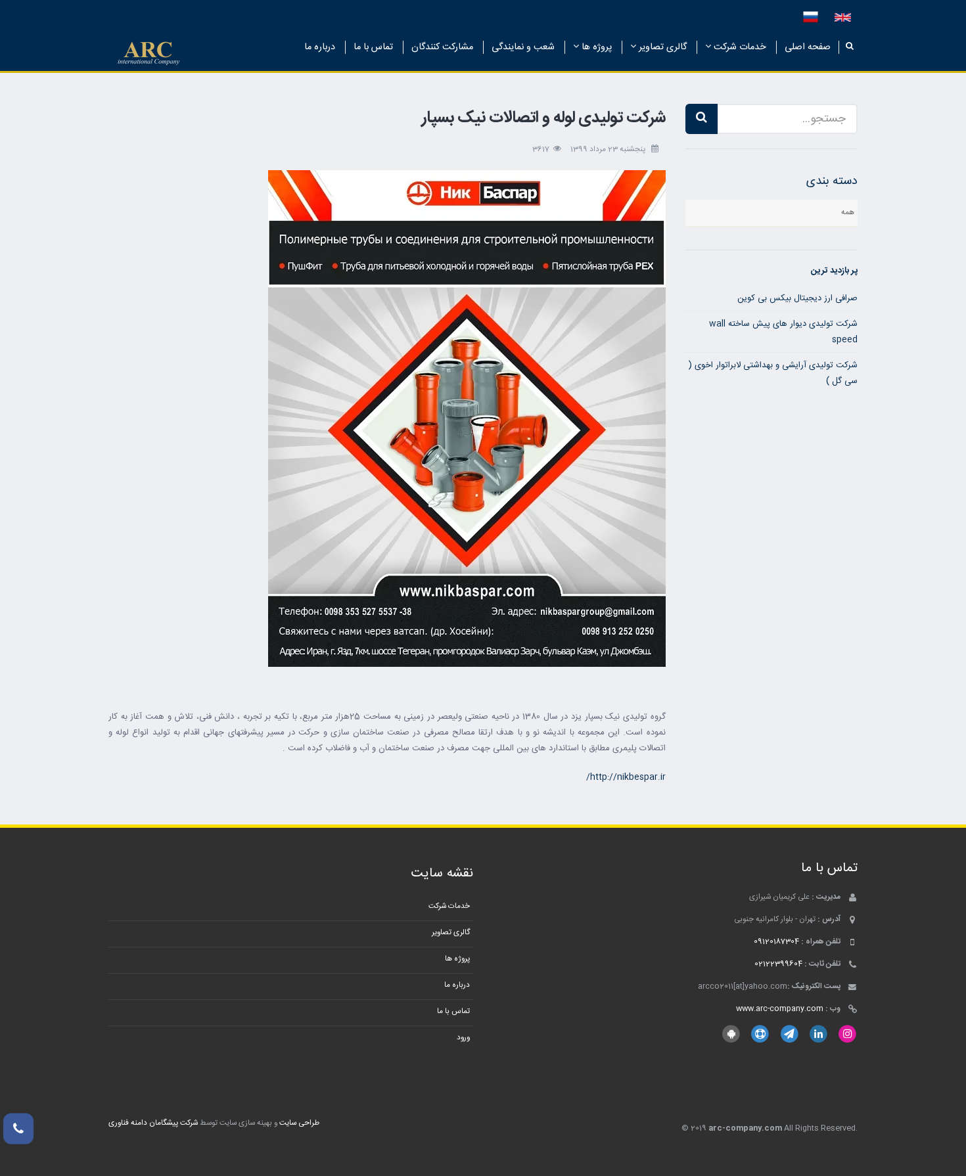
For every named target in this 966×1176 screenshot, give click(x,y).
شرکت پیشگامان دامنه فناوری (153, 1123)
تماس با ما (373, 47)
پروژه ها (595, 47)
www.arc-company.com (779, 1009)
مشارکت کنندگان (442, 47)
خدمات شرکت (738, 47)
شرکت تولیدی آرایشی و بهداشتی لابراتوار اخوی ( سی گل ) (773, 373)
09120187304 (776, 942)
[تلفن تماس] (18, 1129)
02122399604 (778, 964)
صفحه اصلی (808, 47)
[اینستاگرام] (847, 1034)
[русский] (810, 18)
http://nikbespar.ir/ (626, 777)
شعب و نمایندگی (523, 47)
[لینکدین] (818, 1034)
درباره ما (319, 47)
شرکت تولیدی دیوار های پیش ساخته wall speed (783, 332)
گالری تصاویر (661, 47)
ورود (463, 1037)
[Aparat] (760, 1034)
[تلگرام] (789, 1034)
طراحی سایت (299, 1123)
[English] (843, 18)
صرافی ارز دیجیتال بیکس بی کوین (797, 298)
